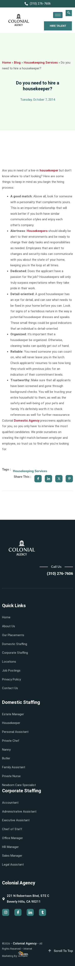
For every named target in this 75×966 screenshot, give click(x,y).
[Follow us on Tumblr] (42, 912)
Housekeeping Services (41, 62)
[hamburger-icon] (57, 15)
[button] (69, 13)
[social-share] (38, 478)
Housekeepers (37, 231)
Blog (17, 62)
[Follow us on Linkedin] (30, 912)
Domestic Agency (26, 420)
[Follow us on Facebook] (17, 912)
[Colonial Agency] (18, 20)
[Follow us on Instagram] (5, 912)
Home (6, 62)
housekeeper (49, 170)
